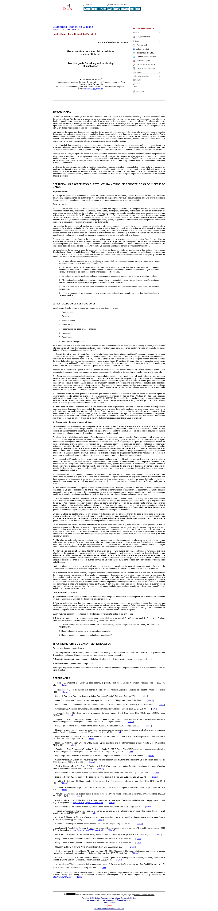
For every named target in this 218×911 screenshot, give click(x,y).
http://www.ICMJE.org (62, 877)
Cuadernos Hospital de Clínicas (73, 26)
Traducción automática (145, 64)
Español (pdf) (141, 45)
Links (64, 685)
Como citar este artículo (146, 57)
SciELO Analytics (143, 37)
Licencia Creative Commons (144, 895)
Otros (138, 84)
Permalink (140, 92)
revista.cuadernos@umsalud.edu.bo (109, 909)
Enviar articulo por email (146, 68)
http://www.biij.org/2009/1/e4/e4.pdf (88, 802)
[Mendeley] (134, 84)
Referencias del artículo (146, 53)
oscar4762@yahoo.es (93, 89)
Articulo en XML (142, 49)
